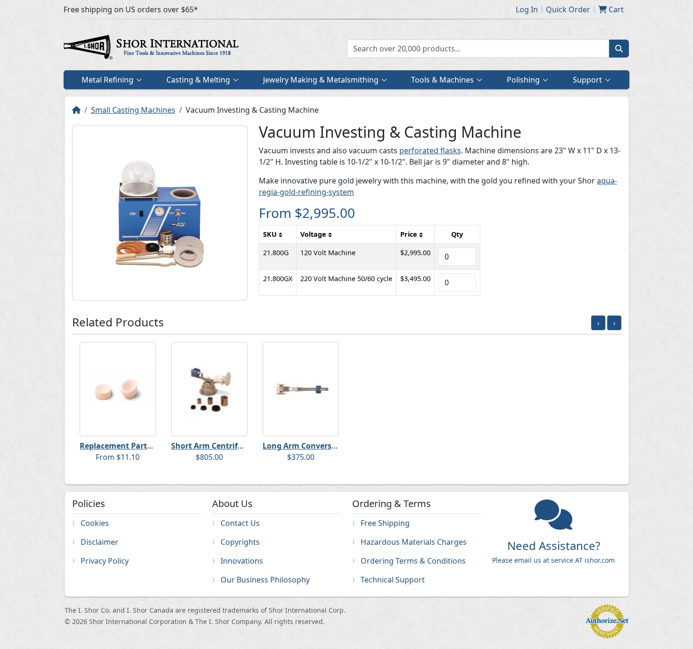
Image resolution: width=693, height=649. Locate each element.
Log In (527, 9)
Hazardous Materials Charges (414, 542)
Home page (153, 48)
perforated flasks (430, 150)
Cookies (95, 523)
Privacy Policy (105, 561)
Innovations (242, 561)
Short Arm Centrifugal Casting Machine (245, 446)
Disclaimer (99, 542)
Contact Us (240, 523)
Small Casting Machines (133, 110)
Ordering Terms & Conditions (413, 561)
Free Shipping (385, 523)
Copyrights (240, 542)
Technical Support (393, 579)
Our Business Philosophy (265, 579)
